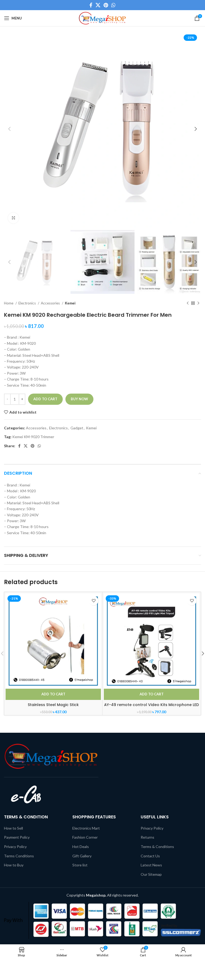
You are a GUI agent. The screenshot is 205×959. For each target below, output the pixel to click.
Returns (147, 837)
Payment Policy (17, 837)
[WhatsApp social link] (113, 5)
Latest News (151, 865)
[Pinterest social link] (106, 5)
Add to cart (45, 399)
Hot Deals (80, 846)
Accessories (51, 303)
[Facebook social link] (91, 5)
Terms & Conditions (157, 846)
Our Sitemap (151, 874)
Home (9, 303)
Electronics (27, 303)
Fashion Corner (85, 837)
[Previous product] (187, 303)
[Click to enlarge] (13, 218)
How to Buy (13, 865)
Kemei (70, 303)
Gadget (76, 428)
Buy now (79, 399)
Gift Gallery (82, 856)
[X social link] (98, 5)
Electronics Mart (86, 828)
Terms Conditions (19, 856)
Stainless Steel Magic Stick (53, 704)
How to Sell (13, 828)
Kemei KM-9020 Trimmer (33, 436)
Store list (80, 865)
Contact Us (150, 856)
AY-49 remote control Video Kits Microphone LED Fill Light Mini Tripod (151, 707)
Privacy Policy (15, 846)
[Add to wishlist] (93, 600)
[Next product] (198, 303)
